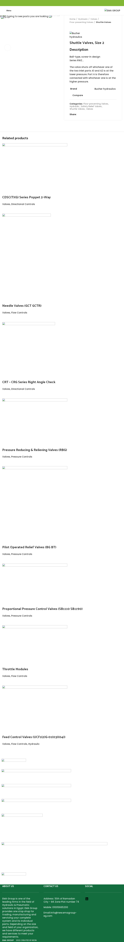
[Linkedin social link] (65, 3)
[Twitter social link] (58, 3)
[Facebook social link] (55, 3)
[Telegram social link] (69, 3)
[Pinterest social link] (62, 3)
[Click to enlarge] (8, 48)
